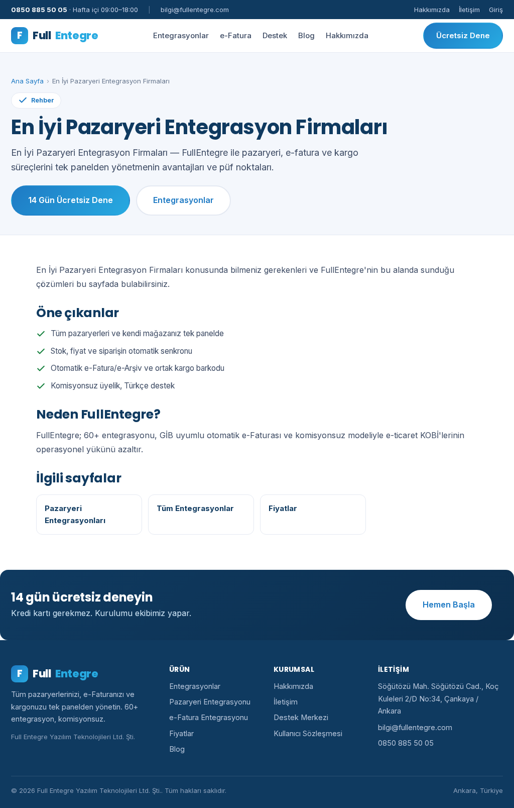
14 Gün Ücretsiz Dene (70, 200)
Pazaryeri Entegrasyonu (209, 701)
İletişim (469, 10)
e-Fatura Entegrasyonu (208, 717)
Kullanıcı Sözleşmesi (308, 733)
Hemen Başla (449, 604)
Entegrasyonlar (181, 35)
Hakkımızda (432, 10)
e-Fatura (235, 35)
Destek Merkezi (301, 717)
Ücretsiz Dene (463, 35)
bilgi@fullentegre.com (415, 727)
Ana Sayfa (27, 81)
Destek (275, 35)
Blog (306, 35)
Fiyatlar (181, 733)
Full (57, 35)
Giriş (496, 10)
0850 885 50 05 (406, 743)
